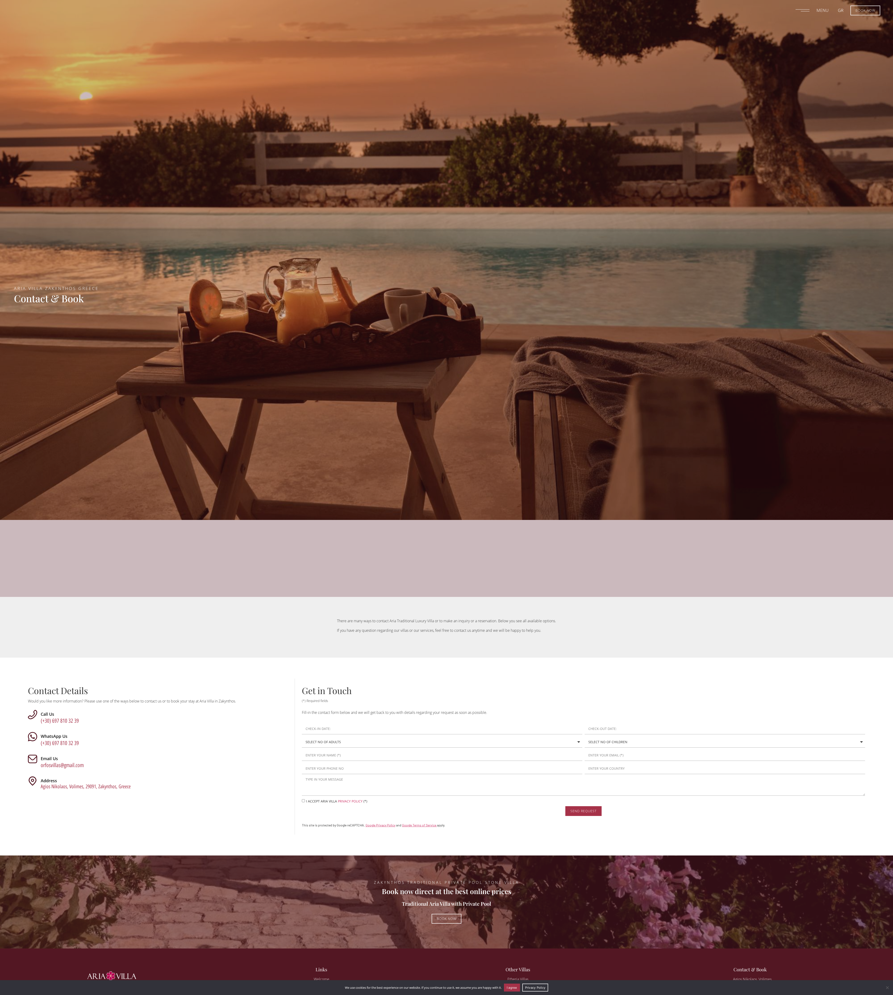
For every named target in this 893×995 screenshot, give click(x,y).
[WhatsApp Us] (32, 736)
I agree (512, 987)
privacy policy (350, 801)
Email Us (49, 758)
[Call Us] (32, 714)
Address (49, 780)
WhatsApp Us (54, 736)
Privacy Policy (535, 987)
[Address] (32, 781)
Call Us (47, 714)
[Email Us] (32, 759)
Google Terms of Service (419, 825)
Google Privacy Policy (380, 825)
